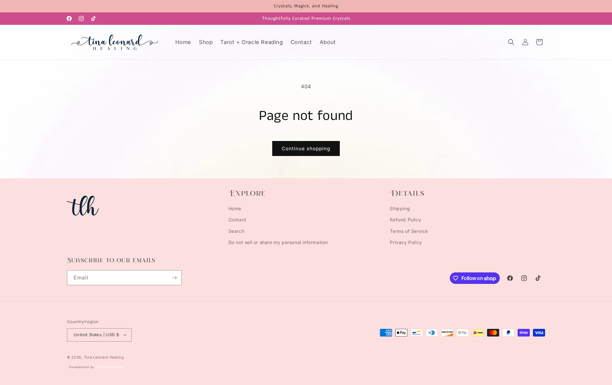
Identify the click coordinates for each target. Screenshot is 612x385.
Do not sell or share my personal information (278, 242)
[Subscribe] (174, 277)
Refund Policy (405, 219)
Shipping (400, 208)
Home (235, 208)
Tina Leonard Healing (104, 357)
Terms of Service (409, 231)
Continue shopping (306, 148)
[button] (511, 42)
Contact (237, 219)
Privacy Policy (406, 242)
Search (236, 231)
